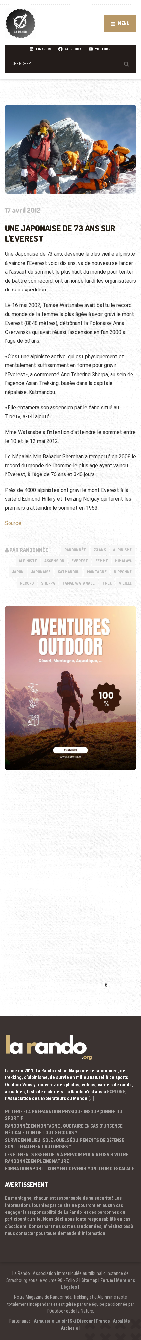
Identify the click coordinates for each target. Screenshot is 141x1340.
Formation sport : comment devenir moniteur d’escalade (69, 1168)
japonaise (40, 571)
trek (107, 583)
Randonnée (75, 549)
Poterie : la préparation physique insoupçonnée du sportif (63, 1115)
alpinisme (122, 549)
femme (101, 560)
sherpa (48, 583)
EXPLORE (116, 1091)
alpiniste (28, 560)
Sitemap (89, 1280)
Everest (79, 560)
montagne (97, 571)
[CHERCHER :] (70, 63)
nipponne (123, 571)
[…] (91, 1098)
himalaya (123, 560)
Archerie (69, 1328)
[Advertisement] (54, 888)
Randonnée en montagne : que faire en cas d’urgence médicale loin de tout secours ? (63, 1129)
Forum (106, 1280)
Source (13, 523)
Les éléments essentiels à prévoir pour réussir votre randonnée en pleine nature (66, 1158)
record (27, 583)
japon (18, 571)
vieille (125, 583)
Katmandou (68, 571)
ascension (54, 560)
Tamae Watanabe (78, 583)
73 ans (99, 549)
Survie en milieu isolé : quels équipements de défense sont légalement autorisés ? (64, 1143)
